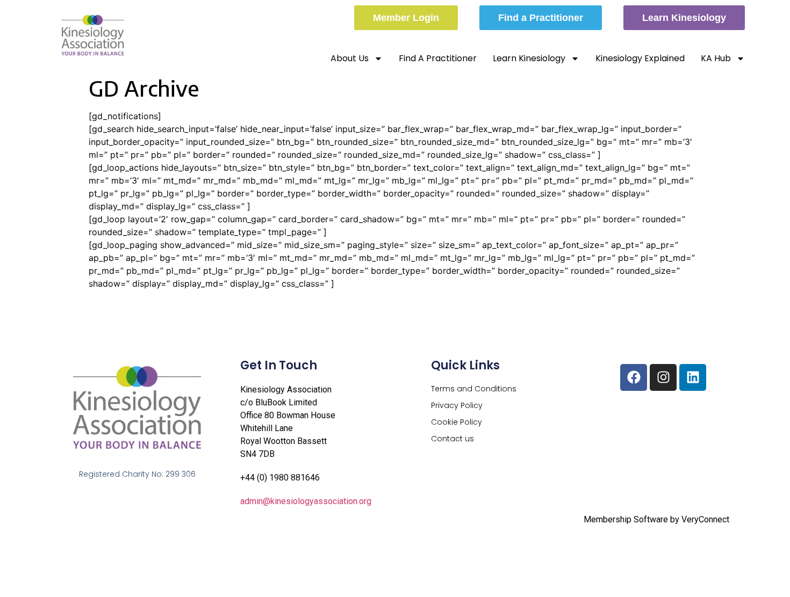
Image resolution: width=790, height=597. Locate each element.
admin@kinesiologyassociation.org (305, 501)
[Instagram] (663, 377)
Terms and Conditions (473, 388)
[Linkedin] (692, 377)
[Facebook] (633, 377)
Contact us (452, 438)
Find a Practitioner (438, 58)
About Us (350, 58)
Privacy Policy (457, 405)
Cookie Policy (456, 422)
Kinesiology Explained (640, 58)
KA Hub (716, 58)
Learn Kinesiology (529, 58)
